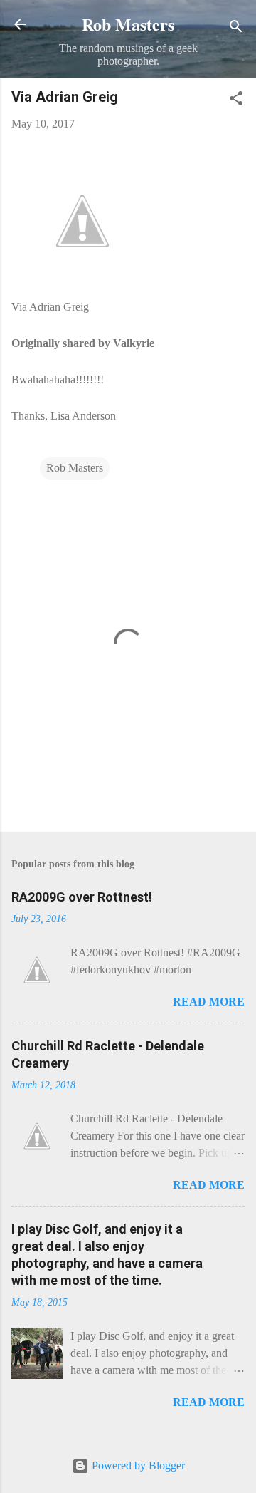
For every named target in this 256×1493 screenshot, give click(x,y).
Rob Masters (128, 23)
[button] (236, 101)
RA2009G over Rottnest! (81, 896)
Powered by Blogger (137, 1466)
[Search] (236, 29)
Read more (209, 1002)
